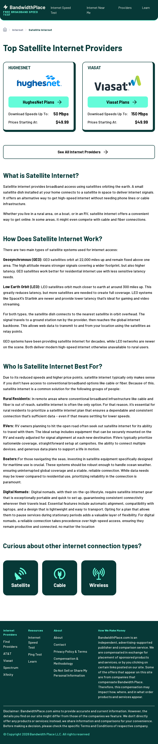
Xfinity (8, 674)
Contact (60, 644)
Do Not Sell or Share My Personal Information (70, 672)
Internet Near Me (96, 10)
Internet (17, 30)
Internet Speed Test (61, 10)
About (58, 637)
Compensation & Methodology (66, 660)
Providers (125, 7)
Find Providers (10, 644)
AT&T (7, 653)
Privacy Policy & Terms (70, 651)
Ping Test (35, 654)
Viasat (8, 660)
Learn (146, 7)
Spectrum (10, 667)
